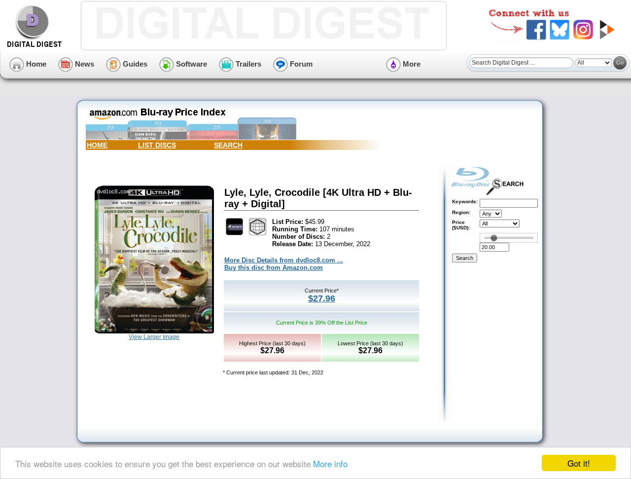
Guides (134, 64)
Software (190, 64)
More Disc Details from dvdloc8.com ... (283, 260)
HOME (97, 145)
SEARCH (228, 145)
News (83, 64)
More (411, 64)
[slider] (494, 238)
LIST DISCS (157, 145)
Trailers (247, 64)
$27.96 (321, 298)
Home (35, 64)
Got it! (578, 463)
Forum (300, 64)
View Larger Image (154, 336)
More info (330, 463)
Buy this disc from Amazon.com (273, 267)
